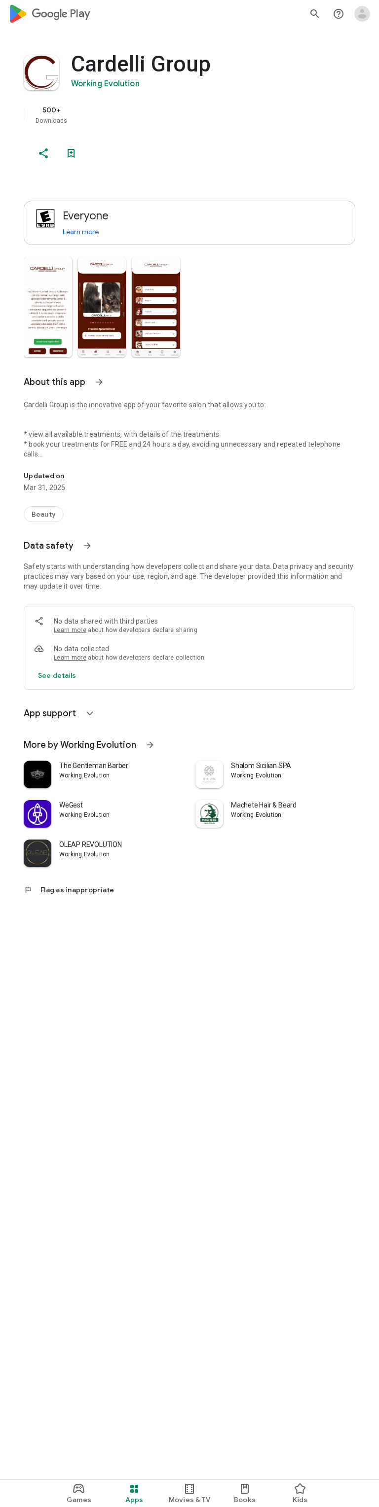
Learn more (81, 231)
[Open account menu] (362, 14)
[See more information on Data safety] (87, 546)
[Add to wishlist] (71, 153)
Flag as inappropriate (69, 889)
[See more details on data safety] (57, 675)
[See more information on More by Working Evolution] (150, 745)
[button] (48, 307)
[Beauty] (44, 514)
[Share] (43, 153)
